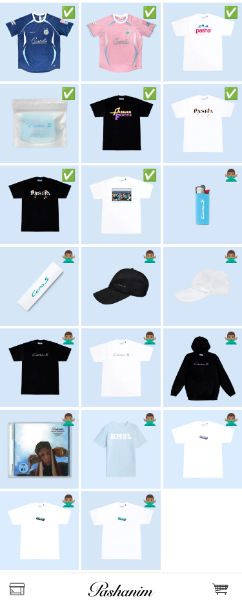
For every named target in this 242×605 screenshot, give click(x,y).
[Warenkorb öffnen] (222, 589)
